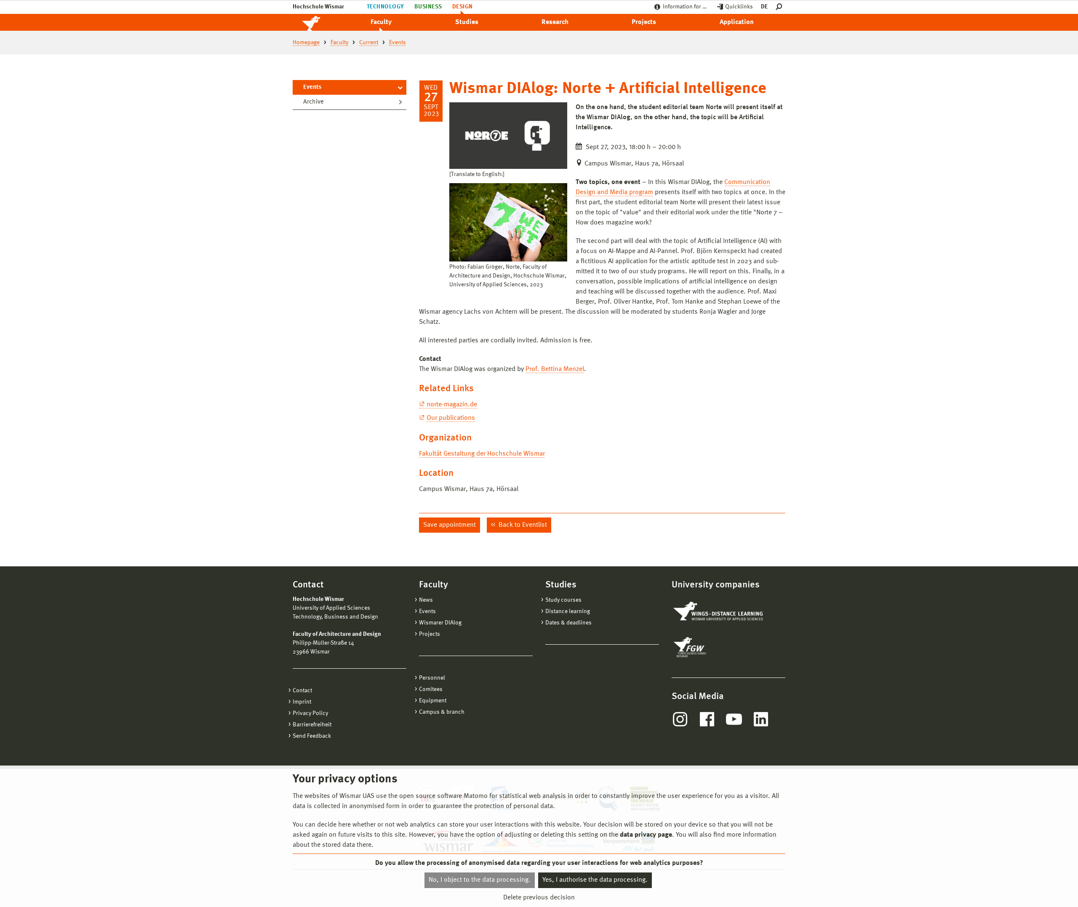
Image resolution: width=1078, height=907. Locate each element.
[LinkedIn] (760, 719)
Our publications (451, 418)
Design (462, 7)
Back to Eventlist (522, 525)
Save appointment (449, 525)
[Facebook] (707, 719)
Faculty (381, 22)
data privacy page (646, 835)
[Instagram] (680, 719)
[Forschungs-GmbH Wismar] (709, 647)
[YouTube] (734, 719)
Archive (313, 102)
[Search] (780, 7)
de (764, 7)
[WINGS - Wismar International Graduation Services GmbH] (719, 611)
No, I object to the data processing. (480, 880)
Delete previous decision (539, 897)
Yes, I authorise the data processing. (595, 880)
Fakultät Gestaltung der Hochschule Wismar (482, 454)
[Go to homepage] (320, 22)
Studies (466, 22)
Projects (644, 22)
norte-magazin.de (452, 404)
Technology (385, 7)
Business (428, 7)
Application (737, 22)
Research (555, 22)
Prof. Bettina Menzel (555, 369)
